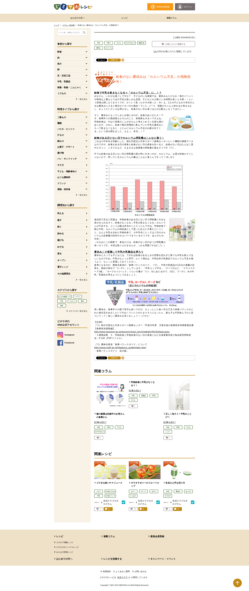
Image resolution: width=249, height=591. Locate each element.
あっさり (188, 491)
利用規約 (107, 571)
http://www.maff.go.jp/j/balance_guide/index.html (120, 347)
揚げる (60, 240)
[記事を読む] (100, 422)
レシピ (124, 18)
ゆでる (60, 247)
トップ (56, 25)
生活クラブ (124, 577)
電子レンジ (62, 267)
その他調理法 (63, 273)
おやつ (154, 491)
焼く (59, 226)
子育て (108, 43)
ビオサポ (168, 496)
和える (60, 213)
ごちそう (72, 301)
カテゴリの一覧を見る (78, 311)
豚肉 (82, 301)
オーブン (61, 260)
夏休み (98, 48)
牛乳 (61, 301)
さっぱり (133, 496)
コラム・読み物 (68, 25)
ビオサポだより (130, 43)
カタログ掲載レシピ (64, 542)
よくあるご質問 (123, 571)
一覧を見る (82, 99)
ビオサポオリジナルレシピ (67, 547)
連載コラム (172, 18)
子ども (119, 43)
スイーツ (143, 491)
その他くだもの (110, 491)
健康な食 (141, 43)
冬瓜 (167, 491)
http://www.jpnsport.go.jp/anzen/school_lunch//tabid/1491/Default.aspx (132, 331)
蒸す (59, 220)
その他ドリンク (110, 496)
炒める (60, 233)
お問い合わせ (140, 571)
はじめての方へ (77, 18)
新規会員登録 (157, 536)
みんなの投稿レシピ (64, 296)
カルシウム (108, 48)
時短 (61, 305)
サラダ (60, 165)
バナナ (98, 491)
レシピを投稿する (112, 559)
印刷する (114, 60)
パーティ (77, 296)
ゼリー (133, 491)
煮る (59, 253)
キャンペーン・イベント (163, 559)
